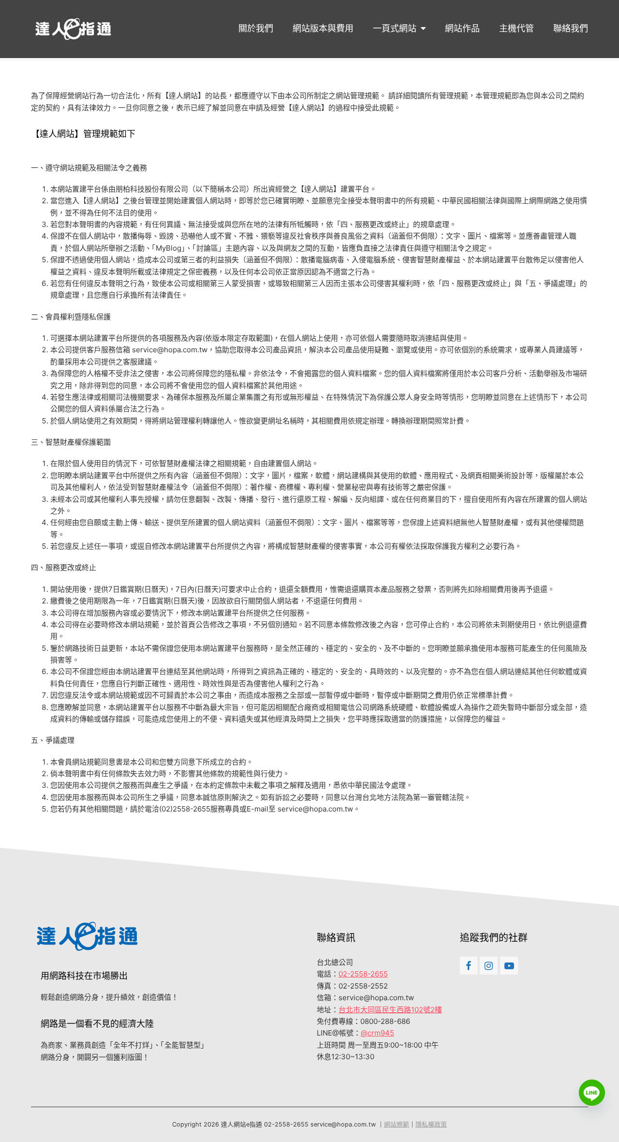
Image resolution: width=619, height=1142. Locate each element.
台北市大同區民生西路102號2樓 (390, 1009)
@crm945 (377, 1032)
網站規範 (396, 1124)
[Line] (592, 1093)
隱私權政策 (431, 1124)
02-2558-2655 (363, 973)
